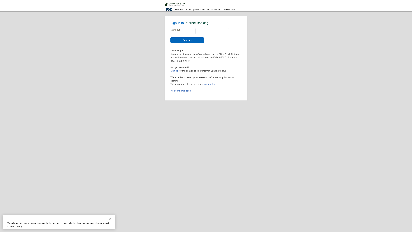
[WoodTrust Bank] (175, 3)
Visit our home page (180, 90)
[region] (59, 222)
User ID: (175, 30)
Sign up (174, 70)
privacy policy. (209, 84)
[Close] (110, 218)
